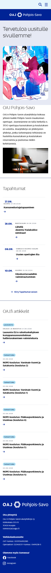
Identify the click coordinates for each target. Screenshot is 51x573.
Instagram (11, 563)
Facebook (11, 557)
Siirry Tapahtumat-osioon (25, 291)
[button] (46, 4)
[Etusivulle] (25, 14)
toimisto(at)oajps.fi (11, 528)
